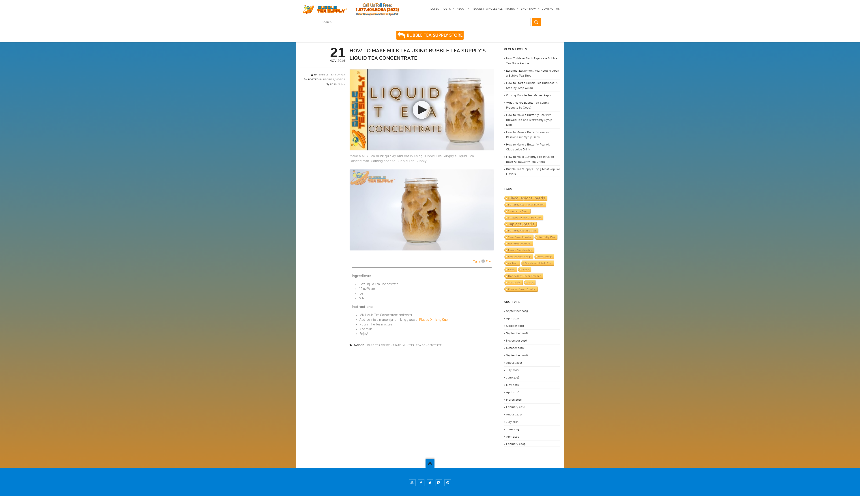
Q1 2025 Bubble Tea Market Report (529, 95)
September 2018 (517, 333)
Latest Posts (440, 8)
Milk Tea (408, 345)
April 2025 (512, 318)
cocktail (512, 263)
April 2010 (512, 436)
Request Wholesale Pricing (493, 8)
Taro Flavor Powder (519, 237)
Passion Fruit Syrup (519, 256)
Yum (476, 261)
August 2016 (514, 362)
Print (489, 261)
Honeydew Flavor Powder (524, 276)
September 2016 (517, 355)
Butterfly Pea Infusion (522, 230)
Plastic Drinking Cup (433, 319)
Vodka (525, 269)
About (461, 8)
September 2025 (517, 311)
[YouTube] (412, 482)
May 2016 (512, 385)
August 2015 (514, 414)
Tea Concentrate (429, 345)
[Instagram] (439, 482)
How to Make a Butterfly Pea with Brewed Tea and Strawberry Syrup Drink (529, 119)
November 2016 (516, 340)
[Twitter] (430, 482)
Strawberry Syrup (518, 211)
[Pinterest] (448, 482)
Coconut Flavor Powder (521, 289)
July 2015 (512, 421)
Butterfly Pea (546, 237)
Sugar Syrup (545, 256)
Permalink (337, 84)
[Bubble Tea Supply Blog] (324, 9)
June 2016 (513, 377)
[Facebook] (421, 482)
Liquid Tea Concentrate (383, 345)
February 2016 (515, 407)
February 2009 (516, 444)
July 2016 (512, 370)
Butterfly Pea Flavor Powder (526, 204)
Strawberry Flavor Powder (524, 217)
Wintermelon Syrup (519, 243)
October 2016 (515, 348)
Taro (530, 282)
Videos (340, 79)
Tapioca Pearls (521, 224)
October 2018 (515, 325)
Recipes (328, 79)
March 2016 (514, 399)
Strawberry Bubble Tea (538, 263)
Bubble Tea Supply (331, 74)
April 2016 (512, 392)
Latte (511, 269)
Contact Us (551, 8)
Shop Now (528, 8)
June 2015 (513, 429)
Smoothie (514, 282)
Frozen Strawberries (520, 250)
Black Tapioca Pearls (526, 198)
